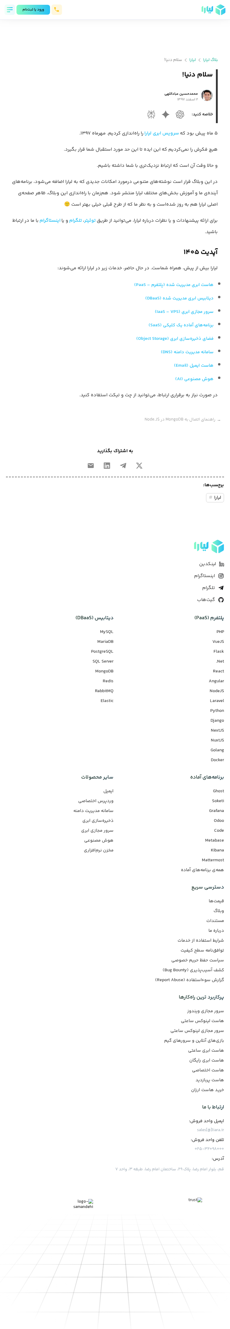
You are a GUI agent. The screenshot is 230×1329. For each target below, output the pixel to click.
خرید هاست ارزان (207, 1090)
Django (217, 721)
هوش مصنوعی (99, 840)
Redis (108, 681)
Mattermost (213, 860)
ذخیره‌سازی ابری (98, 821)
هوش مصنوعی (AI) (194, 379)
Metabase (214, 840)
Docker (217, 760)
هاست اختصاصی (208, 1070)
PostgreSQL (102, 651)
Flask (219, 651)
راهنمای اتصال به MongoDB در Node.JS (183, 419)
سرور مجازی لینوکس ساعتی (197, 1031)
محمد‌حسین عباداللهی (181, 94)
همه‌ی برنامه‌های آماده (202, 870)
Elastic (107, 701)
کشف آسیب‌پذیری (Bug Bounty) (193, 970)
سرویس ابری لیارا (161, 133)
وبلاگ (219, 911)
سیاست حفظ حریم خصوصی (197, 960)
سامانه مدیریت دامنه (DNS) (187, 352)
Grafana (216, 811)
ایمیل (108, 791)
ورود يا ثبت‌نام (33, 10)
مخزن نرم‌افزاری (99, 850)
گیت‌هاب (206, 600)
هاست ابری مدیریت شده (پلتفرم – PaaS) (174, 285)
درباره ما (216, 931)
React (218, 671)
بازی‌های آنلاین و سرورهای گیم (194, 1041)
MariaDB (105, 642)
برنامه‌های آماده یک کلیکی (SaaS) (181, 325)
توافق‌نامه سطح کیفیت (202, 950)
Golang (217, 750)
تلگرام (75, 220)
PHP (220, 632)
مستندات (215, 921)
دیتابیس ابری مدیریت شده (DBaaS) (179, 298)
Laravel (217, 701)
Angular (216, 681)
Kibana (217, 850)
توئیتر (90, 220)
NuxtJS (217, 740)
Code (219, 831)
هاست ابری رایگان (206, 1060)
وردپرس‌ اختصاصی (96, 801)
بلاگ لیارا (210, 60)
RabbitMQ (104, 691)
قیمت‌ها (216, 901)
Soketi (218, 801)
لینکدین (207, 564)
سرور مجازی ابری (97, 831)
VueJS (218, 642)
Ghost (218, 791)
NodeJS (217, 691)
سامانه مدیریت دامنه (93, 811)
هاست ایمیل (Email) (194, 365)
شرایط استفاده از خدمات (201, 940)
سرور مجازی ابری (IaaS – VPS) (184, 311)
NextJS (217, 730)
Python (217, 711)
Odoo (219, 821)
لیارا (192, 60)
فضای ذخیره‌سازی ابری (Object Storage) (175, 338)
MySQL (107, 632)
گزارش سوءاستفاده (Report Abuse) (189, 980)
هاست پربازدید (210, 1080)
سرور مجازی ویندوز (205, 1011)
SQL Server (103, 661)
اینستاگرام (50, 220)
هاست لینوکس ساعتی (202, 1021)
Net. (220, 661)
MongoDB (104, 671)
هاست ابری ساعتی (206, 1050)
